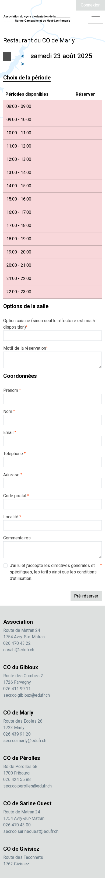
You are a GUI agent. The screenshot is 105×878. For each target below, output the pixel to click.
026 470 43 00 (17, 824)
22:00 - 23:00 (18, 291)
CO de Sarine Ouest (27, 803)
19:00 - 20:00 (18, 252)
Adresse (12, 474)
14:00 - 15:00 (18, 185)
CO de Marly (18, 712)
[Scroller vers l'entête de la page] (98, 846)
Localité (12, 516)
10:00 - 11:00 (18, 132)
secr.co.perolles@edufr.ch (27, 786)
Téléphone (14, 453)
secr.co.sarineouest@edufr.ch (30, 831)
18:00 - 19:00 (18, 238)
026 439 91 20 (17, 734)
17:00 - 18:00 (18, 225)
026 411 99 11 (17, 688)
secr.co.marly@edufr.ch (24, 740)
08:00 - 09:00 (18, 106)
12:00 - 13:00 (18, 159)
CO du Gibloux (20, 667)
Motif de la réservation (25, 348)
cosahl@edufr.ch (18, 649)
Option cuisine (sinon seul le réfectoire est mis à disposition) (49, 324)
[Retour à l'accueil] (37, 18)
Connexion (90, 5)
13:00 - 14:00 (18, 172)
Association (18, 622)
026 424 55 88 (17, 779)
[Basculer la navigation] (95, 18)
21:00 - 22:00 (18, 278)
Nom (9, 411)
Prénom (12, 390)
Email (9, 432)
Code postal (16, 495)
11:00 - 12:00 (18, 146)
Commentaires (17, 537)
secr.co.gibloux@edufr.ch (26, 695)
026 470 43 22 (17, 643)
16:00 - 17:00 (18, 212)
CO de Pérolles (21, 758)
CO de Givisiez (21, 849)
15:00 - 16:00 (18, 199)
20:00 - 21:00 (18, 265)
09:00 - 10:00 (18, 119)
